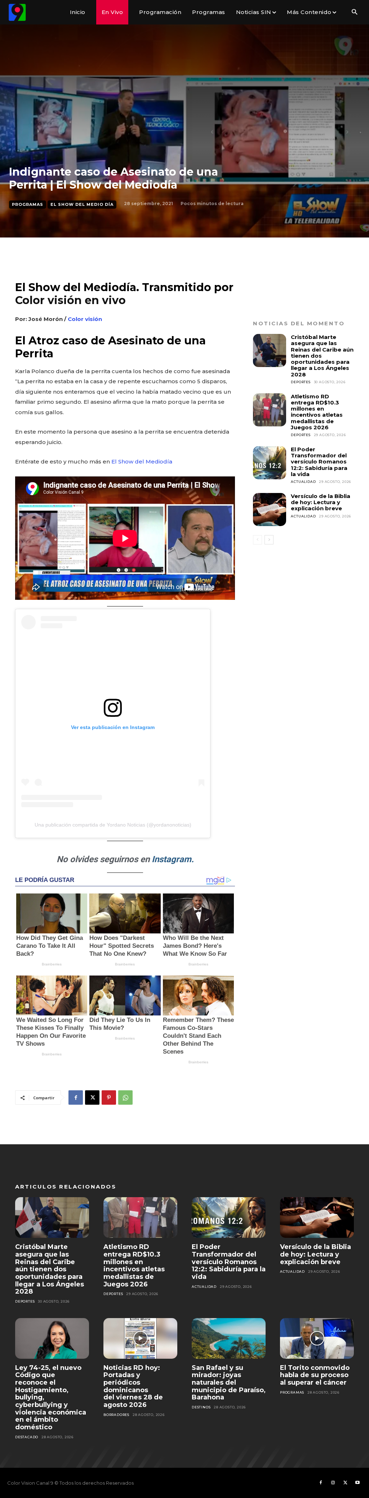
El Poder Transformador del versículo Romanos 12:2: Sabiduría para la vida (319, 462)
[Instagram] (333, 1483)
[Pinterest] (109, 1097)
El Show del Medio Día (82, 204)
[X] (92, 1097)
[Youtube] (357, 1483)
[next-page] (269, 539)
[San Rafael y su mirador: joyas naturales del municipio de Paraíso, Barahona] (229, 1338)
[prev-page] (257, 539)
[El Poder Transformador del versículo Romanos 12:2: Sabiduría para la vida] (269, 462)
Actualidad (303, 482)
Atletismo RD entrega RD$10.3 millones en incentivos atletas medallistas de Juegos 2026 (317, 412)
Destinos (201, 1407)
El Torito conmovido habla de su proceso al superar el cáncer (315, 1375)
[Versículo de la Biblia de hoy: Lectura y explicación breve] (269, 509)
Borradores (116, 1415)
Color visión (85, 319)
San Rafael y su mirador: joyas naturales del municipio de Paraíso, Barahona (229, 1383)
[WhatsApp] (125, 1097)
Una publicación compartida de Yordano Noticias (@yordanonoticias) (113, 825)
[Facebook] (75, 1097)
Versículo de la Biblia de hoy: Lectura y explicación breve (320, 502)
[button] (354, 12)
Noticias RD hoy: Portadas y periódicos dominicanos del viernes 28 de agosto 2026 (133, 1386)
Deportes (300, 382)
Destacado (26, 1437)
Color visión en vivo (70, 300)
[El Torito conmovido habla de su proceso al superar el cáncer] (317, 1338)
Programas (27, 204)
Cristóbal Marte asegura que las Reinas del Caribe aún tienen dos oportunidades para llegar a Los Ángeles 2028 (49, 1269)
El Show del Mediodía (141, 461)
